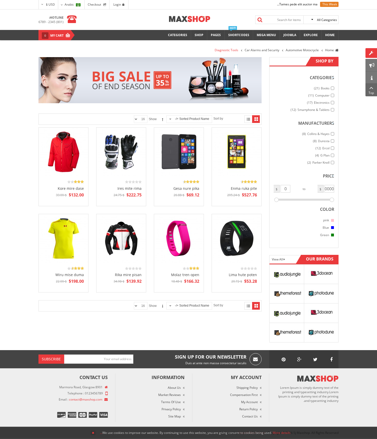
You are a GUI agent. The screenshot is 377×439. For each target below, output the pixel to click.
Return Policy (248, 409)
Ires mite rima (129, 188)
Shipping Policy (247, 387)
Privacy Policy (171, 409)
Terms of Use (171, 402)
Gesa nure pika (186, 188)
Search (260, 20)
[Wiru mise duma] (63, 238)
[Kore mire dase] (63, 152)
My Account (249, 402)
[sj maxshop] (189, 19)
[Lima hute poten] (236, 238)
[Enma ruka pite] (236, 152)
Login (117, 4)
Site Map (174, 416)
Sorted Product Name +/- (192, 119)
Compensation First (244, 395)
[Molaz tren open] (179, 238)
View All (278, 259)
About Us (174, 387)
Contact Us (250, 416)
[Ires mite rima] (121, 152)
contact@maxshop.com (85, 399)
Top (371, 93)
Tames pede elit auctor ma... (297, 4)
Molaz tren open (185, 274)
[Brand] (287, 273)
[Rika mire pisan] (121, 238)
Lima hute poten (243, 274)
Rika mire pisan (128, 274)
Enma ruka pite (244, 188)
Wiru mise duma (69, 274)
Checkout (94, 4)
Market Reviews (169, 395)
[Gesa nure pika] (179, 152)
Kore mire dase (71, 188)
